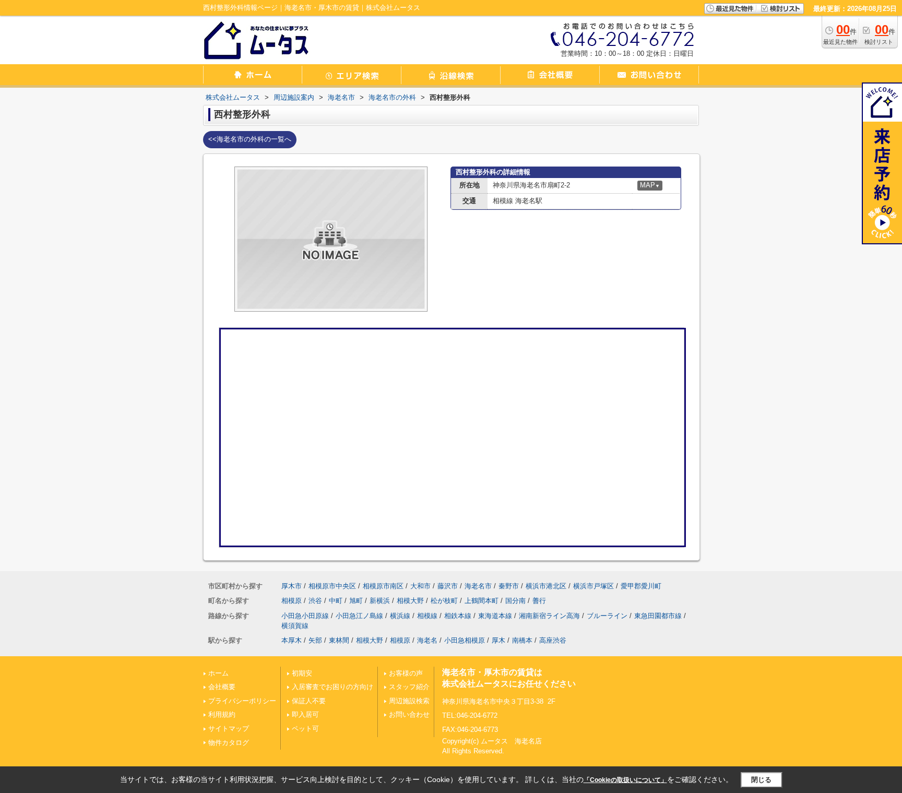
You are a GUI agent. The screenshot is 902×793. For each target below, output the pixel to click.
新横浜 (380, 601)
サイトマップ (228, 728)
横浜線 (400, 616)
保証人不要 (309, 701)
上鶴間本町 (482, 601)
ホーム (218, 673)
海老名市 (478, 586)
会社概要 (221, 687)
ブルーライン (607, 616)
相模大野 (410, 601)
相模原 (291, 601)
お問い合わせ (409, 714)
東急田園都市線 (658, 616)
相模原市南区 (383, 586)
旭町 (356, 601)
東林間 (339, 640)
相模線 (427, 616)
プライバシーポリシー (242, 701)
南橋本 (522, 640)
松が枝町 (444, 601)
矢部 (315, 640)
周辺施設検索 (409, 701)
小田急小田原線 (305, 616)
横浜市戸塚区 (593, 586)
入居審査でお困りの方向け (332, 687)
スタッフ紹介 (409, 687)
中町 (335, 601)
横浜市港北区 (546, 586)
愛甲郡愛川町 (641, 586)
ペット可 (305, 728)
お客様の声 (406, 673)
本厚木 (291, 640)
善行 (539, 601)
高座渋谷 (552, 640)
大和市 (420, 586)
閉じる (761, 780)
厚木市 (291, 586)
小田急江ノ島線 (359, 616)
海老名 (427, 640)
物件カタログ (228, 743)
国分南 (515, 601)
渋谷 (315, 601)
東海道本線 (495, 616)
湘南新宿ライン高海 (549, 616)
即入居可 (305, 714)
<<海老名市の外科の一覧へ (249, 139)
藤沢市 (447, 586)
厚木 (498, 640)
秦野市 (509, 586)
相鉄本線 (457, 616)
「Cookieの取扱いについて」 (625, 780)
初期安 (302, 673)
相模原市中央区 (332, 586)
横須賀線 (294, 626)
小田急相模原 (464, 640)
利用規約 (221, 714)
